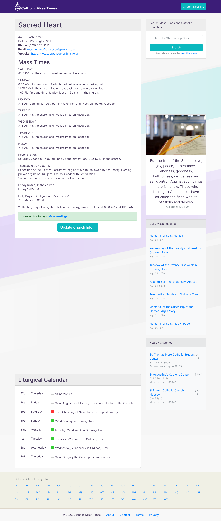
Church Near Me (193, 6)
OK (16, 499)
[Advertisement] (78, 266)
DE (91, 485)
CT (80, 485)
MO (91, 492)
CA (59, 485)
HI (133, 485)
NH (134, 492)
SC (59, 499)
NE (112, 492)
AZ (37, 485)
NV (123, 492)
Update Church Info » (77, 227)
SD (69, 499)
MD (38, 492)
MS (80, 492)
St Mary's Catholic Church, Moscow (167, 392)
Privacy (154, 515)
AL (16, 485)
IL (154, 485)
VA (122, 499)
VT (112, 499)
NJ (144, 492)
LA (16, 492)
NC (176, 492)
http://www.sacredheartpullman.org (54, 53)
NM (155, 492)
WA (134, 499)
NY (165, 492)
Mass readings (58, 216)
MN (69, 492)
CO (69, 485)
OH (198, 492)
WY (165, 499)
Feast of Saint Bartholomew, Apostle (173, 281)
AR (48, 485)
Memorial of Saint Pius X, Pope (170, 323)
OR (27, 499)
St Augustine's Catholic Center (170, 374)
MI (58, 492)
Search (176, 47)
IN (165, 485)
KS (187, 485)
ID (144, 485)
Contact (125, 515)
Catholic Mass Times (39, 8)
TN (80, 499)
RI (48, 499)
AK (26, 485)
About (110, 515)
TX (91, 499)
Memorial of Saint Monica (166, 235)
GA (123, 485)
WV (144, 499)
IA (176, 485)
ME (27, 492)
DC (101, 485)
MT (101, 492)
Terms (140, 515)
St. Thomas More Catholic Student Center (172, 356)
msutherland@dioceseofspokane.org (51, 49)
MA (48, 492)
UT (101, 499)
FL (112, 485)
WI (154, 499)
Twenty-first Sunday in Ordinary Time (174, 294)
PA (37, 499)
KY (197, 485)
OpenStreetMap (189, 53)
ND (187, 492)
